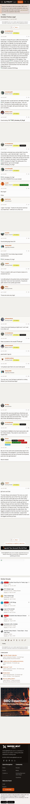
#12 (28, 324)
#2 (28, 97)
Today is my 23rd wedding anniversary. (13, 661)
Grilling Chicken (17, 590)
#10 (28, 268)
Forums (4, 770)
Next (16, 27)
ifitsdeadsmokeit (8, 625)
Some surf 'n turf (7, 667)
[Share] (27, 37)
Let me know (23, 10)
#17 (28, 410)
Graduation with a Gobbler (11, 624)
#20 (28, 488)
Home (3, 767)
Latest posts (4, 652)
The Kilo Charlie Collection (10, 655)
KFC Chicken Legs (9, 589)
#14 (28, 351)
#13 (28, 338)
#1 (28, 36)
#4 (28, 149)
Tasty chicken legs (9, 595)
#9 (28, 251)
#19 (28, 447)
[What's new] (25, 2)
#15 (28, 363)
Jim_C (5, 584)
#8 (28, 238)
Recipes (18, 767)
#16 (28, 376)
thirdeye (6, 634)
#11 (28, 292)
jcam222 (6, 619)
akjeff (5, 604)
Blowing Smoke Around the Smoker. (11, 658)
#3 (28, 117)
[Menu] (2, 2)
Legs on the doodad (9, 609)
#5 (28, 174)
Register (4, 786)
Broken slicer (6, 673)
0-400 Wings (12, 602)
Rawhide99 (6, 597)
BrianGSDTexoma (8, 590)
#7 (28, 204)
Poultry (9, 584)
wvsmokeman (5, 19)
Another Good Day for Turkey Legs (18, 582)
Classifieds (18, 777)
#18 (28, 427)
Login (3, 784)
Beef (4, 664)
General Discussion (7, 670)
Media (17, 770)
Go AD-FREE (8, 789)
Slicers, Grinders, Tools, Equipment (11, 676)
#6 (28, 188)
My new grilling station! (9, 678)
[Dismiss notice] (27, 6)
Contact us (5, 773)
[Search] (28, 2)
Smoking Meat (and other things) (20, 774)
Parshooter (6, 610)
